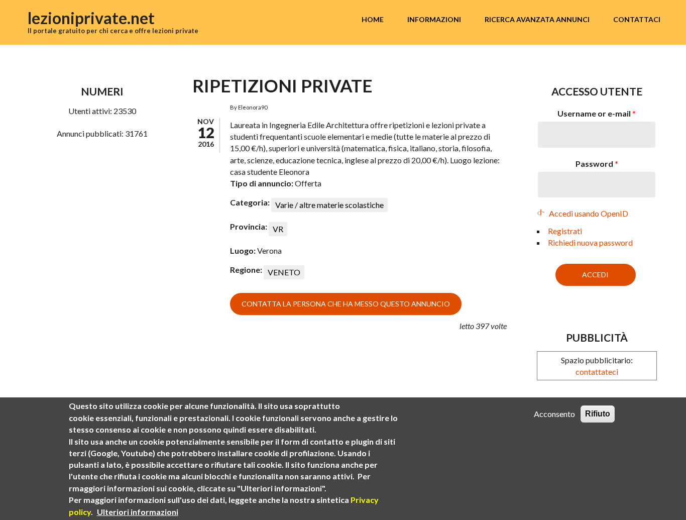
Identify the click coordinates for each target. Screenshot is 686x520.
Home (373, 19)
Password (597, 163)
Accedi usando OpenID (588, 213)
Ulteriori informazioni (137, 511)
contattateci (597, 371)
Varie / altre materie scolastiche (329, 205)
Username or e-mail (596, 113)
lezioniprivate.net (91, 18)
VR (278, 229)
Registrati (565, 231)
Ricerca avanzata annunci (537, 19)
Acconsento (554, 414)
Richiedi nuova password (590, 242)
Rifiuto (597, 413)
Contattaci (636, 19)
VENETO (284, 272)
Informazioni (434, 19)
